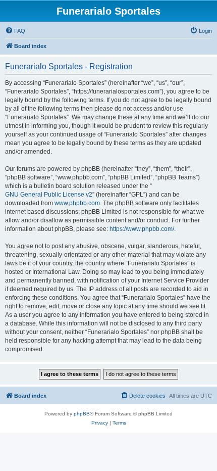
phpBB (82, 413)
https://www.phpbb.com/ (142, 228)
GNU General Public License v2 (48, 194)
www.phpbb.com (77, 203)
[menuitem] (15, 31)
